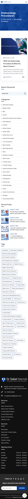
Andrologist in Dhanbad (16, 250)
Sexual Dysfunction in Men (10, 168)
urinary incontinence (7, 330)
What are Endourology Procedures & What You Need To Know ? (12, 63)
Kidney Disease (7, 128)
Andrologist (4, 435)
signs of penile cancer (8, 323)
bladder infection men (7, 267)
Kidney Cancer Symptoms (8, 285)
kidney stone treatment (8, 292)
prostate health (6, 312)
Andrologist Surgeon (8, 105)
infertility (5, 125)
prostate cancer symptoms (9, 305)
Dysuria (5, 115)
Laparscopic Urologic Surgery (9, 432)
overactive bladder (6, 298)
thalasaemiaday (7, 175)
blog (4, 111)
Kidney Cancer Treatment (7, 409)
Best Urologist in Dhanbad (8, 257)
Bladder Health (6, 108)
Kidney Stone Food (8, 135)
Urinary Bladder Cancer (7, 414)
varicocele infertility (7, 357)
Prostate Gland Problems (7, 411)
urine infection (20, 340)
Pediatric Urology (5, 440)
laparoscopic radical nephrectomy (11, 295)
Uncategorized (6, 178)
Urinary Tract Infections (9, 192)
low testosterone (7, 141)
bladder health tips (7, 264)
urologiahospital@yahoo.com (12, 396)
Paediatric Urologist (8, 155)
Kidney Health (6, 131)
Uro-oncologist (5, 437)
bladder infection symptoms (9, 271)
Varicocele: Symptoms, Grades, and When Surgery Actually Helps (18, 229)
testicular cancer (20, 323)
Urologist (5, 195)
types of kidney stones (8, 326)
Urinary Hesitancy (21, 326)
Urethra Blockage (7, 185)
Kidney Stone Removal (7, 406)
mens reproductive (8, 148)
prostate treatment (19, 319)
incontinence (18, 281)
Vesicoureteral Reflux (8, 198)
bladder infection (18, 264)
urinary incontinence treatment (10, 333)
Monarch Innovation (18, 497)
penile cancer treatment (8, 302)
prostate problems (7, 319)
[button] (24, 495)
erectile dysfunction (7, 281)
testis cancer (6, 172)
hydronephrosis (7, 121)
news (4, 151)
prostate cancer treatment (9, 309)
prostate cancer (21, 302)
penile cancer (6, 158)
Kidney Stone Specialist (17, 288)
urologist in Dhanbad (7, 347)
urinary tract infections (8, 340)
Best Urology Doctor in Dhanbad (10, 260)
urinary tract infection (7, 337)
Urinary (4, 188)
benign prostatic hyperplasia (9, 253)
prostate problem (7, 165)
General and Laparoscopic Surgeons (12, 118)
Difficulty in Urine (5, 419)
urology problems (6, 354)
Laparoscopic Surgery (8, 138)
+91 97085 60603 (9, 392)
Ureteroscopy (6, 182)
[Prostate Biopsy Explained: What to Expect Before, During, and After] (5, 212)
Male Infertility (6, 145)
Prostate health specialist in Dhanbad (11, 316)
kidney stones (5, 288)
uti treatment (17, 354)
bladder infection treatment (9, 274)
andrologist (5, 250)
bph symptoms (6, 278)
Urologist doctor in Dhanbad (9, 344)
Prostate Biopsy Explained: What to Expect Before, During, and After (18, 213)
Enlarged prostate (17, 278)
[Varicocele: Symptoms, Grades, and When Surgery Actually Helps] (5, 228)
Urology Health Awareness (8, 351)
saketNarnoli (8, 77)
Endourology (4, 429)
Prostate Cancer (7, 162)
